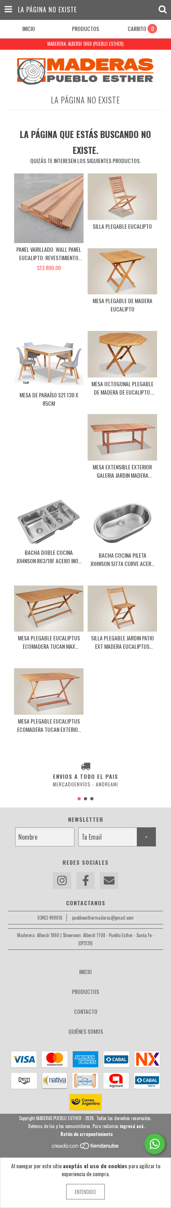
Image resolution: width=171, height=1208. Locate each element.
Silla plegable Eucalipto (122, 226)
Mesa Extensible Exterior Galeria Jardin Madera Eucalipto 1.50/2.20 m (122, 471)
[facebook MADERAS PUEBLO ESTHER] (85, 880)
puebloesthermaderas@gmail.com (103, 917)
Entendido (85, 1191)
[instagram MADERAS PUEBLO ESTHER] (62, 880)
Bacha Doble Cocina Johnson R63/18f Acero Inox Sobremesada (48, 556)
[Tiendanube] (85, 1147)
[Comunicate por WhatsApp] (154, 1144)
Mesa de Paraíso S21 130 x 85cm (48, 399)
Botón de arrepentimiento (86, 1134)
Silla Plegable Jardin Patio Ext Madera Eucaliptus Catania (122, 642)
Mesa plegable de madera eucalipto (122, 304)
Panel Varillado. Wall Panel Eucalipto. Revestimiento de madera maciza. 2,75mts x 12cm (48, 253)
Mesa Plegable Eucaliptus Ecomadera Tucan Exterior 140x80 (49, 725)
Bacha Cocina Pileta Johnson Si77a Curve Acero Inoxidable (122, 559)
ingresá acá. (132, 1126)
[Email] (109, 880)
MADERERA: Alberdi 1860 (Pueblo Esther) (85, 44)
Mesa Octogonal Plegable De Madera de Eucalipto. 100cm (122, 387)
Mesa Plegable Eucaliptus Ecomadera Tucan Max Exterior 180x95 (49, 642)
